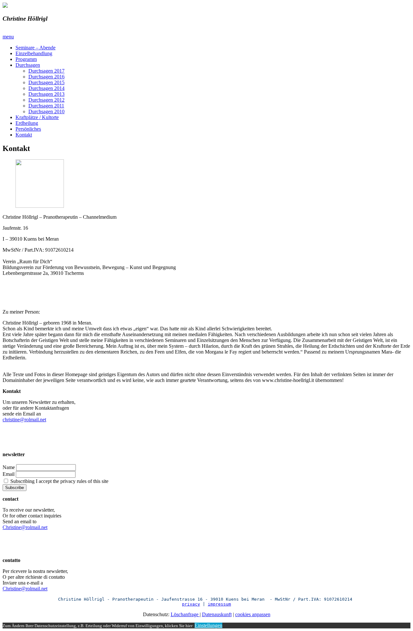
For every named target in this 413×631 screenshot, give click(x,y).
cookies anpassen (252, 614)
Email (9, 474)
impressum (219, 604)
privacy (191, 604)
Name (9, 467)
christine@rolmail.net (24, 419)
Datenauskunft (217, 614)
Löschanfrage (185, 614)
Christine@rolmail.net (25, 527)
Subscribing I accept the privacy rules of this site (58, 481)
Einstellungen (208, 625)
